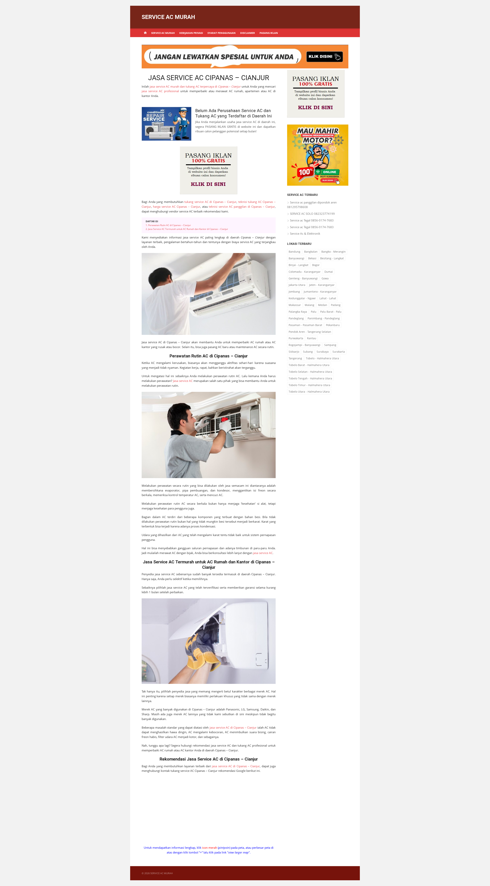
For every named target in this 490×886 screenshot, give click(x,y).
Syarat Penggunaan (221, 33)
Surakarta (338, 351)
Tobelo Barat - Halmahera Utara (309, 365)
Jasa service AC (183, 531)
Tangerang (295, 358)
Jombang (294, 291)
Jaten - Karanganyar (322, 285)
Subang (308, 351)
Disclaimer (247, 33)
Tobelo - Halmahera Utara (322, 358)
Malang (309, 305)
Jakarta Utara (297, 285)
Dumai (328, 271)
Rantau (311, 338)
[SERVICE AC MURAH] (145, 32)
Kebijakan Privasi (191, 33)
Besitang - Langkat (332, 258)
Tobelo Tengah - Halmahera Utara (310, 378)
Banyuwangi (296, 258)
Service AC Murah (163, 33)
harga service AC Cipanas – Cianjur (176, 284)
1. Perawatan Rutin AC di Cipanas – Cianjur (168, 376)
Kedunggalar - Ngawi (302, 298)
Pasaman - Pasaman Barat (305, 325)
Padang (336, 305)
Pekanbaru (333, 325)
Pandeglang (296, 318)
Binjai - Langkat (298, 265)
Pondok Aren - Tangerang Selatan (310, 332)
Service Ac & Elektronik (305, 233)
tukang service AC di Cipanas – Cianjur (210, 279)
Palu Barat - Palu (330, 311)
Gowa (325, 278)
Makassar (295, 305)
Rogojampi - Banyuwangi (304, 345)
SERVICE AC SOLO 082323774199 (312, 214)
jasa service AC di (233, 878)
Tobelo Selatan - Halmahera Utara (310, 371)
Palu (313, 311)
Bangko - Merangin (333, 251)
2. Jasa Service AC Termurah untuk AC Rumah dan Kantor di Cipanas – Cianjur (187, 379)
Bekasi (312, 258)
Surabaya (323, 351)
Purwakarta (296, 338)
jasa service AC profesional (160, 91)
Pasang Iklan (269, 33)
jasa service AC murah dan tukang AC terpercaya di (195, 86)
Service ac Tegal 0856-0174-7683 (312, 220)
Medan (322, 305)
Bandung (294, 251)
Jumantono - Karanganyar (320, 291)
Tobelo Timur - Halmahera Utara (309, 385)
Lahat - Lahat (327, 298)
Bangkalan (311, 251)
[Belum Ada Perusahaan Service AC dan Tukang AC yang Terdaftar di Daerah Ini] (166, 201)
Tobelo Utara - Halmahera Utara (309, 391)
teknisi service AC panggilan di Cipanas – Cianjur (242, 284)
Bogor (316, 265)
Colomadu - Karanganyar (305, 271)
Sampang (330, 345)
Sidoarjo (294, 351)
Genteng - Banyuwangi (303, 278)
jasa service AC (263, 703)
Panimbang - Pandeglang (324, 318)
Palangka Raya (298, 311)
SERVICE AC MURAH (168, 17)
